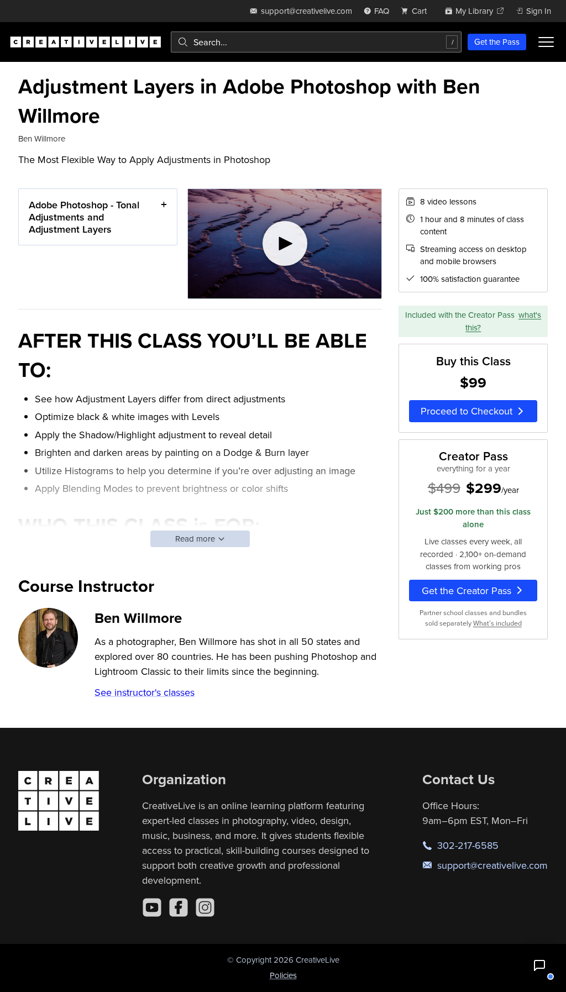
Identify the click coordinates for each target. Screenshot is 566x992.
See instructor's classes (145, 692)
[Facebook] (178, 907)
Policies (283, 975)
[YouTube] (152, 907)
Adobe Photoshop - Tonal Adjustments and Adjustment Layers (84, 216)
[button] (539, 965)
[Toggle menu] (546, 42)
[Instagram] (205, 907)
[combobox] (316, 42)
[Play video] (285, 243)
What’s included (497, 623)
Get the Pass (497, 42)
